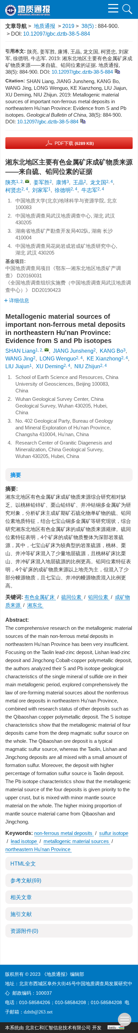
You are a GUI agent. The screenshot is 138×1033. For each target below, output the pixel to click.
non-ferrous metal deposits (64, 833)
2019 (68, 26)
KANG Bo (111, 351)
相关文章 (21, 897)
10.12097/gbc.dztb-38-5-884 (56, 34)
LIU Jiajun (17, 366)
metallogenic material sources (77, 841)
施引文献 (21, 914)
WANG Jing (19, 358)
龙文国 (98, 182)
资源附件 (24, 931)
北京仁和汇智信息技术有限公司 (58, 1027)
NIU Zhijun (87, 366)
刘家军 (40, 190)
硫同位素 (72, 597)
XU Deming (50, 366)
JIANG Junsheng (73, 351)
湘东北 (35, 605)
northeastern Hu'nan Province (38, 849)
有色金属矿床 (40, 597)
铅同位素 (99, 597)
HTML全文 (23, 864)
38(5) (88, 26)
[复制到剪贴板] (117, 71)
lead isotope (24, 841)
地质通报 (44, 26)
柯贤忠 (13, 190)
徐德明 (63, 190)
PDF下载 (74, 143)
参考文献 (25, 880)
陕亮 (10, 182)
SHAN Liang (20, 351)
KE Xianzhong (104, 358)
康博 (61, 182)
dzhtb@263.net (38, 1012)
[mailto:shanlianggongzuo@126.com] (27, 181)
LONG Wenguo (58, 358)
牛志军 (89, 190)
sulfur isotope (113, 833)
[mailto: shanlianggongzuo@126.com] (46, 349)
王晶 (78, 182)
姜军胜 (41, 182)
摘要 (15, 475)
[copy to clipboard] (82, 121)
